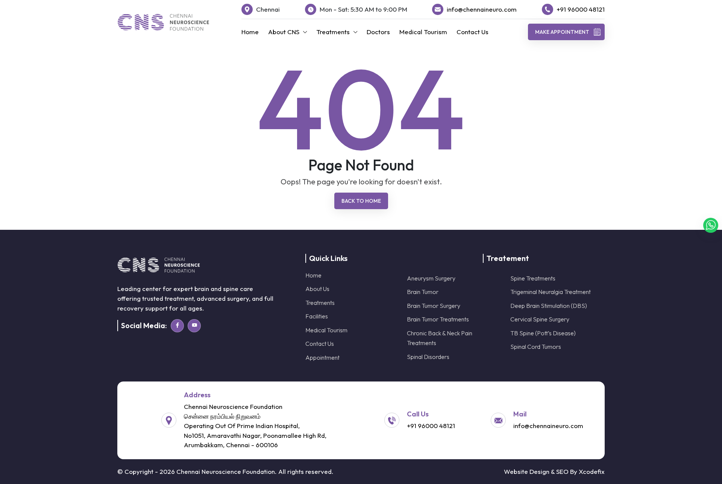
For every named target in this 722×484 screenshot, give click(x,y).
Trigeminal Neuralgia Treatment (550, 292)
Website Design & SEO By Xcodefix (554, 471)
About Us (317, 289)
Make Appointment (562, 32)
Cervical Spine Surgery (539, 319)
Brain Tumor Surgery (433, 305)
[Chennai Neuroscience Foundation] (163, 22)
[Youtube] (194, 325)
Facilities (316, 316)
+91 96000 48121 (581, 9)
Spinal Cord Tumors (535, 346)
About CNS (283, 32)
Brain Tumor (422, 292)
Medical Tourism (423, 32)
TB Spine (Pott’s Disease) (543, 333)
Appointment (322, 357)
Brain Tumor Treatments (438, 319)
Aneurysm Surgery (431, 278)
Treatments (333, 32)
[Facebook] (177, 325)
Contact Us (472, 32)
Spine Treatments (532, 278)
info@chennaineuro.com (482, 9)
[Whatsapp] (710, 225)
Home (250, 32)
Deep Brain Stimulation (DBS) (548, 305)
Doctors (378, 32)
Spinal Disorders (428, 356)
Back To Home (361, 201)
